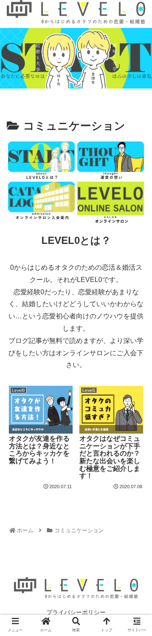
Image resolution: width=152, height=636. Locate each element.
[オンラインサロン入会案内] (41, 202)
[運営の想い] (110, 160)
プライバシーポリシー (76, 612)
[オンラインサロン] (110, 202)
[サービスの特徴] (41, 160)
